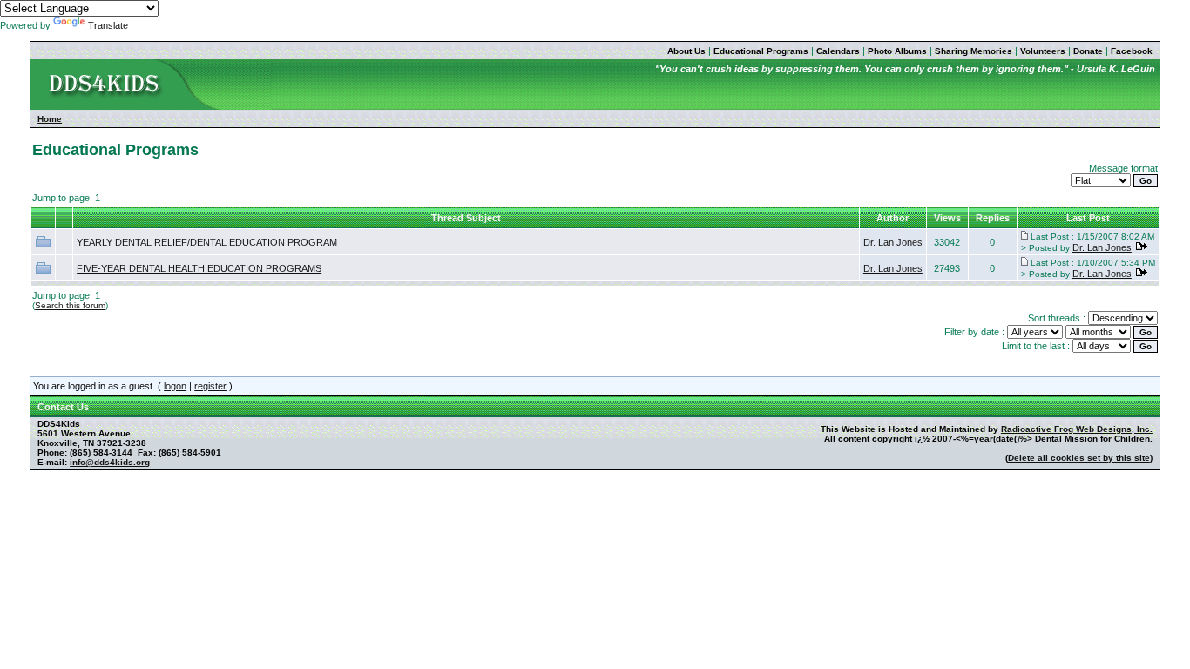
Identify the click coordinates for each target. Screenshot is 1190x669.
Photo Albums (897, 51)
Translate (108, 25)
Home (49, 119)
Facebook (1132, 51)
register (210, 386)
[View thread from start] (1024, 236)
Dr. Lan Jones (893, 242)
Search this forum (70, 305)
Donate (1088, 51)
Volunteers (1042, 51)
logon (175, 386)
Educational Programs (760, 51)
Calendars (838, 51)
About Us (686, 51)
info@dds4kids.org (110, 462)
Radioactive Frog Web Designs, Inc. (1077, 429)
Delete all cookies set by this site (1079, 458)
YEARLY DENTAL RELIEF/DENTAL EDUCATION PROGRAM (207, 242)
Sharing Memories (973, 51)
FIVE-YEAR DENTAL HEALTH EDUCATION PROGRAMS (199, 268)
